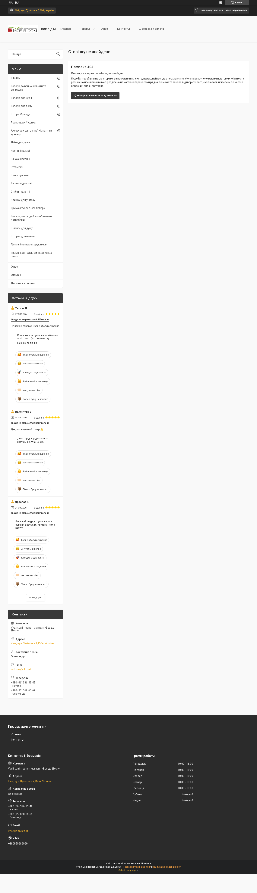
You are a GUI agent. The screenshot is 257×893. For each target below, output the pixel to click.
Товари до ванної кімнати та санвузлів (28, 88)
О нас (104, 28)
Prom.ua (146, 863)
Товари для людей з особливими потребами (31, 218)
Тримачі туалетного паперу (28, 208)
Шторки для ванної (23, 236)
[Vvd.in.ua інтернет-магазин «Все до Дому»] (23, 29)
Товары (85, 28)
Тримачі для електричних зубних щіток (31, 254)
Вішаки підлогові (21, 183)
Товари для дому (21, 105)
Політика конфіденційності (166, 867)
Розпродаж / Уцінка (23, 122)
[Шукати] (58, 54)
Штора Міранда (20, 114)
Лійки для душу (20, 142)
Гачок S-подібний (27, 342)
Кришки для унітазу (23, 199)
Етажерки (17, 167)
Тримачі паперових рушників (29, 244)
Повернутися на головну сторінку (96, 95)
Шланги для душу (22, 228)
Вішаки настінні (20, 158)
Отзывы (16, 274)
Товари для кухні (21, 97)
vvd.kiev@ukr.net (21, 669)
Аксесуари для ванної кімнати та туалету (31, 132)
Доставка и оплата (151, 28)
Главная (65, 28)
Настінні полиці (20, 150)
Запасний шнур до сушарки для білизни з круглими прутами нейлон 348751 (35, 524)
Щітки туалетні (20, 175)
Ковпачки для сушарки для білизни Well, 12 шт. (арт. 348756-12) (37, 337)
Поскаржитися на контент (137, 867)
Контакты (123, 28)
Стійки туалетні (20, 191)
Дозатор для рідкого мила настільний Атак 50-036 (32, 440)
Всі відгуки (35, 597)
